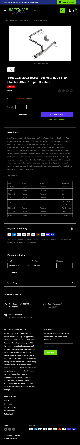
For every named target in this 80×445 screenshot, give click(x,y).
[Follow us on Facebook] (5, 429)
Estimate (14, 272)
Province (35, 261)
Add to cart (23, 114)
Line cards (8, 404)
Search (6, 400)
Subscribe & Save (68, 2)
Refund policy (9, 414)
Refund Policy (12, 283)
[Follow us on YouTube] (13, 429)
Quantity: (10, 107)
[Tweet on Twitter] (67, 90)
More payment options (57, 119)
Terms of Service (10, 407)
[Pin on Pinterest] (63, 90)
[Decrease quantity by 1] (18, 107)
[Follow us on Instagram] (9, 429)
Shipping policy (9, 410)
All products (14, 20)
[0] (74, 10)
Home (6, 20)
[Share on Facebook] (59, 90)
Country (10, 261)
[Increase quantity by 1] (29, 107)
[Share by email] (71, 90)
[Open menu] (5, 10)
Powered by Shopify (10, 438)
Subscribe (50, 352)
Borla (9, 91)
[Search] (62, 10)
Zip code (59, 261)
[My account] (70, 10)
